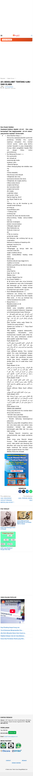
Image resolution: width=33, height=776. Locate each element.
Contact (8, 760)
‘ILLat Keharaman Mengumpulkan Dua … (12, 630)
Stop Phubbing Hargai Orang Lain (10, 627)
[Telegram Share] (27, 491)
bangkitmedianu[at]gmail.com (11, 736)
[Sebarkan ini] (20, 491)
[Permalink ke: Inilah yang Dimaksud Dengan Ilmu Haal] (8, 539)
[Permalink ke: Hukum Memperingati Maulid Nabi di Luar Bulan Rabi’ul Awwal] (24, 515)
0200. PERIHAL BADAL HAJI (25, 498)
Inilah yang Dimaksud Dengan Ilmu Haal (6, 548)
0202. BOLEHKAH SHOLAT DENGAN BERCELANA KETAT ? (7, 499)
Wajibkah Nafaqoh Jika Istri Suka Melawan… (13, 636)
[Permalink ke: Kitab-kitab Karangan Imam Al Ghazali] (8, 518)
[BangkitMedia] (16, 35)
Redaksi (24, 760)
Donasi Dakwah (16, 763)
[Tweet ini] (23, 491)
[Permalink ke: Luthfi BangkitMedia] (2, 87)
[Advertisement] (16, 16)
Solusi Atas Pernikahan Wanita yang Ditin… (13, 638)
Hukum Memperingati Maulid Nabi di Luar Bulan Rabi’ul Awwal (24, 522)
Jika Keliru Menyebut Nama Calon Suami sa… (13, 633)
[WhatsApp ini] (30, 491)
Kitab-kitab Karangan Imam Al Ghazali (8, 528)
